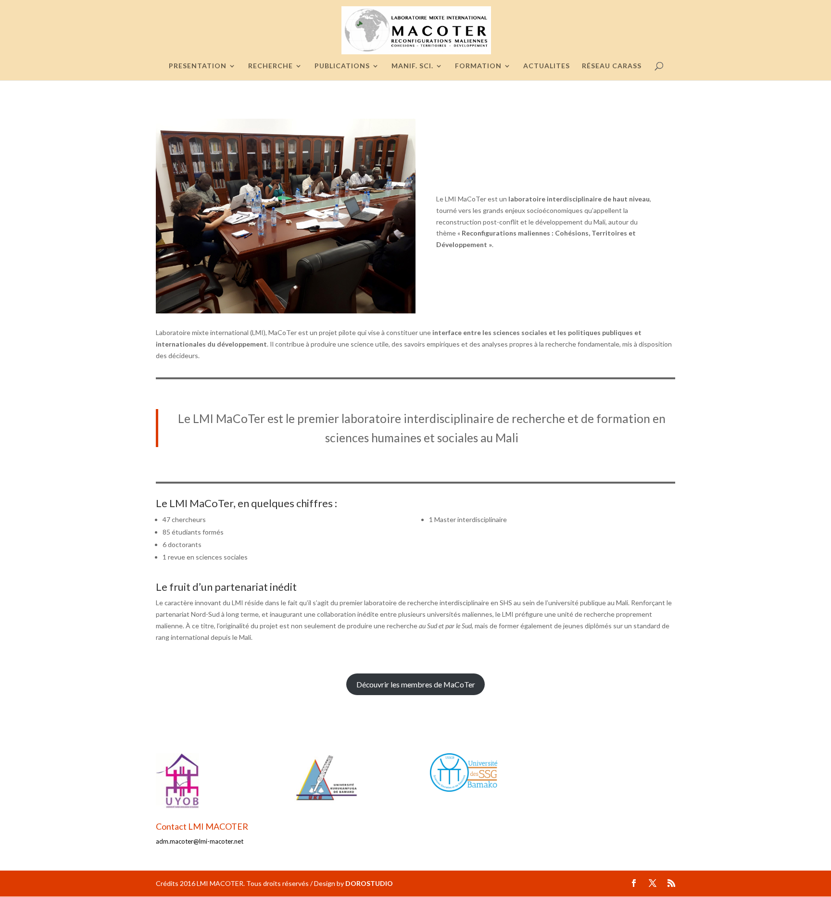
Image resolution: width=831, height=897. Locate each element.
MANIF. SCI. (412, 66)
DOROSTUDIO (369, 883)
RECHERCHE (270, 66)
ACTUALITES (546, 66)
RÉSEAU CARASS (612, 66)
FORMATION (478, 66)
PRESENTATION (198, 66)
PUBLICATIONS (342, 66)
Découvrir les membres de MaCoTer (415, 684)
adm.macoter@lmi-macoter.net (199, 841)
